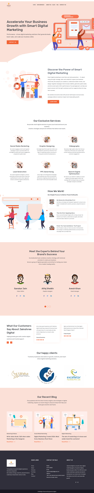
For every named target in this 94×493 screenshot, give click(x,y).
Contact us (63, 4)
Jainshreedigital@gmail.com (53, 471)
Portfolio (33, 472)
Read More (10, 442)
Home (34, 4)
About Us (48, 4)
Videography (74, 146)
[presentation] (8, 342)
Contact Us (12, 42)
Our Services (40, 4)
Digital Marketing (66, 433)
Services (33, 470)
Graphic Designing (47, 146)
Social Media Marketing (19, 146)
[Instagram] (77, 482)
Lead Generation (19, 172)
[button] (45, 306)
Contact (33, 476)
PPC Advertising (47, 172)
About (32, 468)
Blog (54, 4)
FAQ (57, 4)
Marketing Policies (12, 433)
